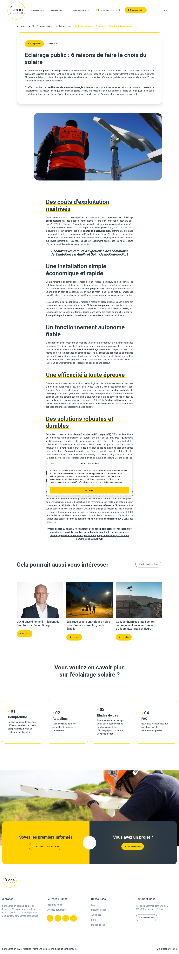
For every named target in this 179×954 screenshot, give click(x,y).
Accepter (89, 490)
